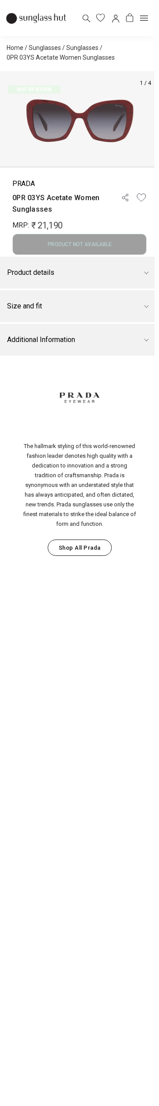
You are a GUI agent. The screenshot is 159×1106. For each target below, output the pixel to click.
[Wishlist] (141, 197)
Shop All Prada (80, 547)
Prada (23, 183)
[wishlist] (100, 18)
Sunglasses (45, 47)
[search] (86, 18)
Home (15, 47)
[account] (115, 18)
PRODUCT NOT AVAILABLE (80, 244)
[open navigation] (144, 18)
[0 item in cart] (129, 18)
